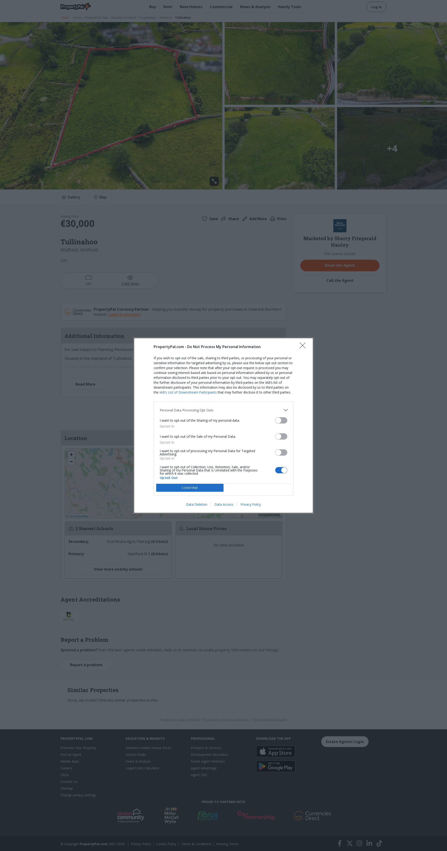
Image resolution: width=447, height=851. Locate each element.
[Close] (304, 347)
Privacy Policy (250, 504)
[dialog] (223, 425)
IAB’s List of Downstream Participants (188, 392)
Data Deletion (196, 504)
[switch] (281, 420)
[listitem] (223, 410)
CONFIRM (190, 488)
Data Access (223, 504)
